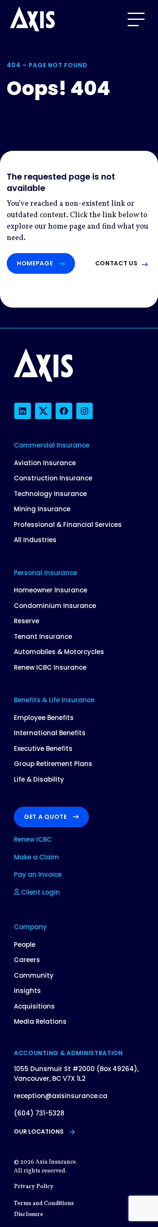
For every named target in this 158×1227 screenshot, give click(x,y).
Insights (27, 990)
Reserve (26, 620)
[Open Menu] (136, 19)
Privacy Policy (34, 1187)
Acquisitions (34, 1006)
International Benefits (50, 732)
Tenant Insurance (43, 636)
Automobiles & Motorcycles (59, 651)
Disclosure (28, 1215)
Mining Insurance (42, 508)
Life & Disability (39, 779)
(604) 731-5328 (39, 1113)
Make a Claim (36, 857)
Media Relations (40, 1021)
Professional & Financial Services (68, 524)
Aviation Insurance (45, 462)
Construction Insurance (53, 478)
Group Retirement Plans (53, 763)
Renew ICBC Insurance (50, 667)
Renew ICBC (33, 839)
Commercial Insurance (51, 445)
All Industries (35, 539)
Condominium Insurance (55, 605)
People (24, 944)
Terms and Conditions (44, 1204)
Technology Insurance (50, 493)
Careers (27, 959)
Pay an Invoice (38, 874)
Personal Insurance (45, 572)
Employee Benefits (44, 717)
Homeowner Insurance (50, 590)
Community (34, 975)
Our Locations (39, 1131)
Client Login (39, 892)
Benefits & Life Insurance (54, 699)
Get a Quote (45, 817)
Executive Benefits (43, 748)
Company (30, 926)
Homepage (35, 263)
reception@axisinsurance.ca (60, 1095)
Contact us (116, 263)
